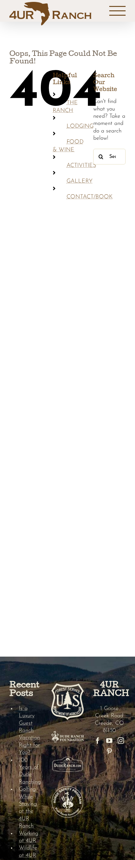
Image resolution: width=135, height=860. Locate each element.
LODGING (80, 126)
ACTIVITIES (81, 166)
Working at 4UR (28, 837)
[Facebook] (97, 741)
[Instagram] (121, 741)
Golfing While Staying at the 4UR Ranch (28, 808)
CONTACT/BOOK (90, 197)
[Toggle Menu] (117, 11)
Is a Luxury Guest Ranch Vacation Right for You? (29, 730)
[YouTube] (109, 741)
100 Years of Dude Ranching (30, 771)
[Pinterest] (109, 751)
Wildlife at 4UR (28, 851)
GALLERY (80, 181)
